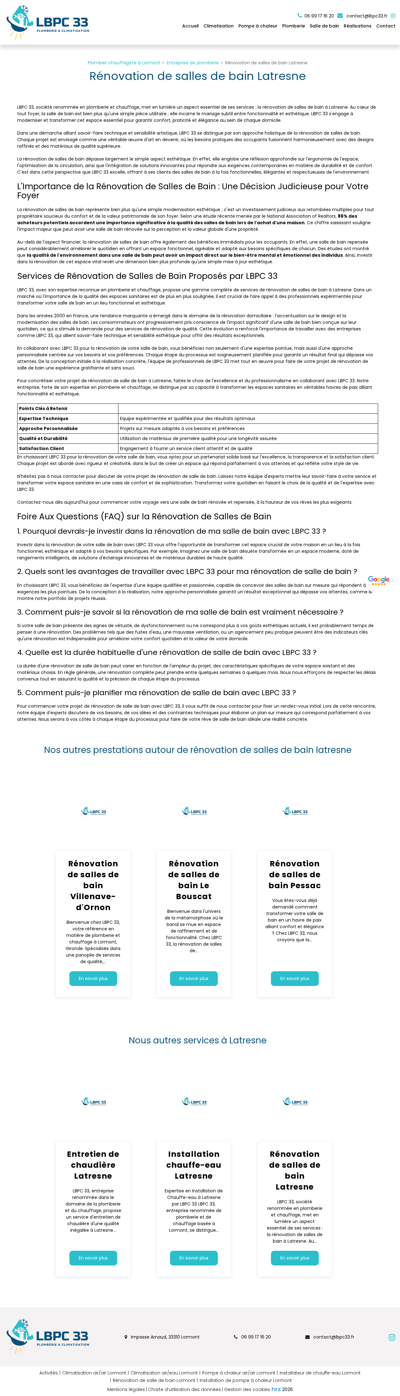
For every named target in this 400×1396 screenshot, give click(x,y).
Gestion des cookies (247, 1389)
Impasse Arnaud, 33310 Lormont (165, 1337)
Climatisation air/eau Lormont (164, 1373)
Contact (385, 26)
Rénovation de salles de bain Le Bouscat (194, 880)
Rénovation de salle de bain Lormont (154, 1380)
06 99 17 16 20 (255, 1337)
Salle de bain (324, 26)
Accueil (190, 26)
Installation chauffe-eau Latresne (194, 1165)
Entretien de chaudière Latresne (93, 1165)
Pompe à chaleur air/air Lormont (238, 1373)
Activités (48, 1373)
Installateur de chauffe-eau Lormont (320, 1373)
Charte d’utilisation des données (184, 1389)
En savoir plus (93, 978)
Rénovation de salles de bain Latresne (294, 1170)
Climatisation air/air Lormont (94, 1373)
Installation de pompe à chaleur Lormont (246, 1380)
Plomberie (293, 26)
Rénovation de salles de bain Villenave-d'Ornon (93, 885)
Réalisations (358, 26)
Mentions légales (126, 1389)
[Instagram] (393, 16)
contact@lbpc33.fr (366, 16)
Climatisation (218, 26)
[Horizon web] (276, 1389)
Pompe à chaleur (258, 26)
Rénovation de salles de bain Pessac (294, 874)
